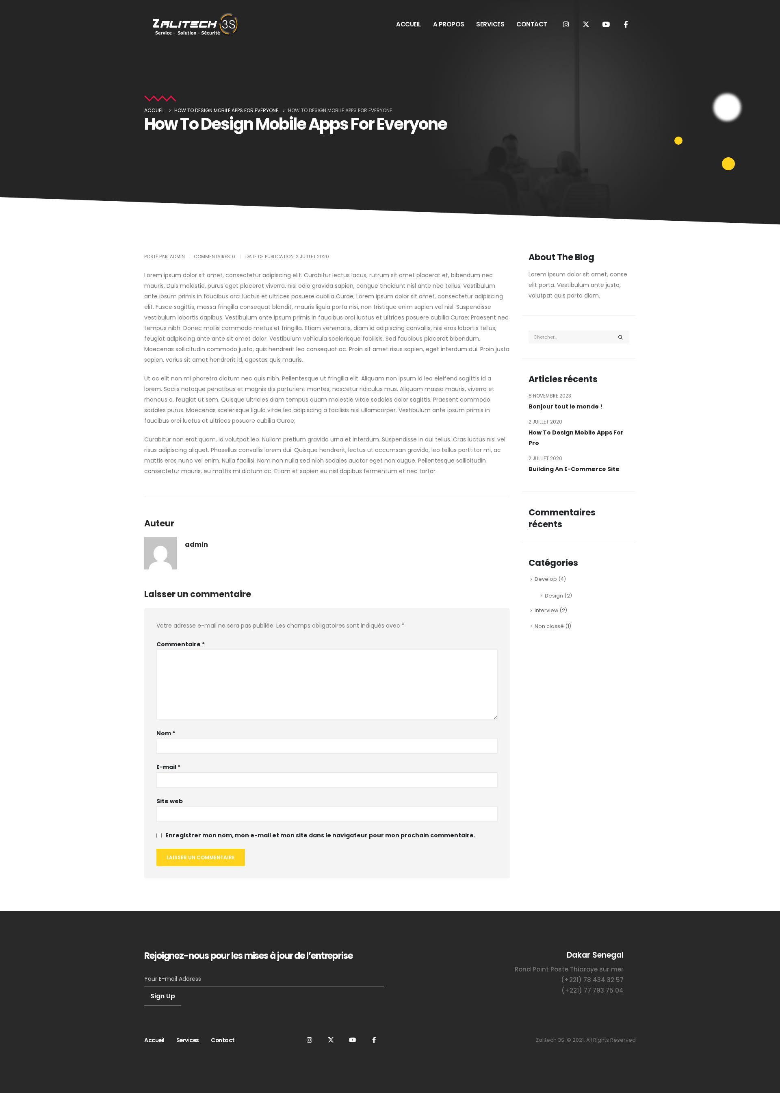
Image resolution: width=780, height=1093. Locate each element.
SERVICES (490, 24)
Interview (546, 610)
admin (196, 544)
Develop (546, 579)
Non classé (549, 626)
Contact (223, 1040)
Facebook (374, 1040)
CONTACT (531, 24)
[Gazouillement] (586, 24)
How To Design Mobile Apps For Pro (576, 437)
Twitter (330, 1040)
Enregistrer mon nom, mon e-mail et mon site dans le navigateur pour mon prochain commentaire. (320, 835)
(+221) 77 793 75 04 (592, 990)
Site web (169, 801)
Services (187, 1040)
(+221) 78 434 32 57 (592, 980)
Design (554, 595)
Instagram (309, 1040)
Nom (165, 733)
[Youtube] (605, 24)
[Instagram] (566, 24)
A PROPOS (448, 24)
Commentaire (180, 644)
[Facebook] (625, 24)
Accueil (154, 1040)
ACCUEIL (408, 24)
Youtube (352, 1040)
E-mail (168, 767)
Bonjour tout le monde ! (565, 406)
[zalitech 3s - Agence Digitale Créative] (195, 24)
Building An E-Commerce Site (574, 469)
